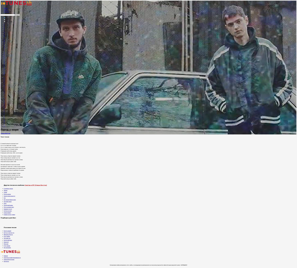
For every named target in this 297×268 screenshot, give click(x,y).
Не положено (7, 247)
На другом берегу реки (10, 199)
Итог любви (7, 236)
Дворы (5, 190)
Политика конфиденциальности (12, 257)
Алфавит (6, 10)
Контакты (6, 12)
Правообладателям (9, 259)
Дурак (5, 192)
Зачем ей (6, 242)
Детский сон (7, 238)
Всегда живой (7, 231)
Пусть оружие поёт (9, 207)
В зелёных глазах (8, 188)
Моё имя (6, 244)
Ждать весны (7, 194)
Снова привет (7, 212)
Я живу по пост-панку (9, 214)
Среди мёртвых (8, 240)
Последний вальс (8, 205)
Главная (6, 8)
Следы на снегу (8, 211)
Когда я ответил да (9, 233)
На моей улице (8, 201)
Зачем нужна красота (9, 196)
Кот (5, 198)
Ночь (5, 203)
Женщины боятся (8, 234)
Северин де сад (8, 209)
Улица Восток (5, 133)
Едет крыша (7, 245)
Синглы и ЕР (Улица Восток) (36, 185)
